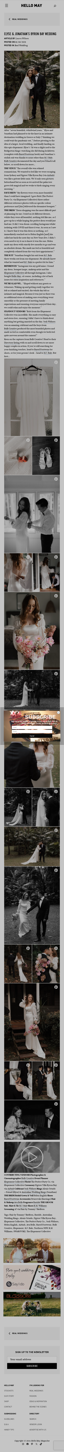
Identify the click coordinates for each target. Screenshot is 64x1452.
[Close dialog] (58, 712)
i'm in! (32, 736)
